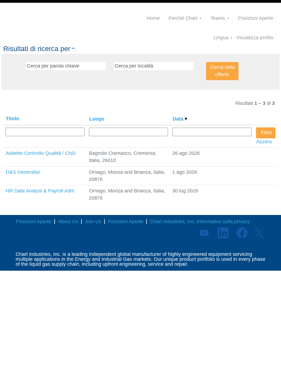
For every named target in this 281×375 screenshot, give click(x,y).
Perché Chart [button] (183, 18)
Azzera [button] (264, 141)
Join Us (93, 221)
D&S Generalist (23, 172)
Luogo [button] (96, 119)
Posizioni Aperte (255, 18)
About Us (68, 221)
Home (153, 18)
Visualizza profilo (254, 37)
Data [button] (179, 119)
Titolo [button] (12, 118)
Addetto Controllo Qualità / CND (41, 153)
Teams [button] (218, 18)
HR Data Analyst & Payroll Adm (40, 191)
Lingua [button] (221, 37)
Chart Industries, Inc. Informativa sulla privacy (200, 221)
